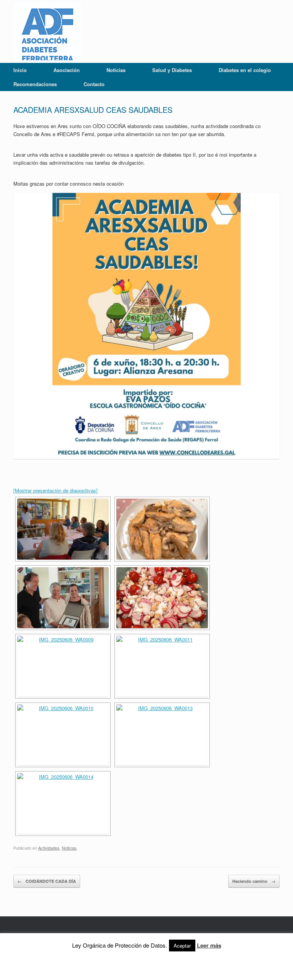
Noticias (116, 70)
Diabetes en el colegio (245, 70)
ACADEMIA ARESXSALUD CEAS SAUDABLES (92, 109)
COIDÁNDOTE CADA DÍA (47, 881)
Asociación (66, 70)
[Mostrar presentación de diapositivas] (55, 490)
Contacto (94, 84)
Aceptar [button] (182, 945)
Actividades (49, 848)
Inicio (20, 70)
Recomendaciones (35, 84)
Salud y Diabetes (172, 70)
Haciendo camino (253, 881)
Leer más (209, 945)
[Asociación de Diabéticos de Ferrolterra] (47, 31)
